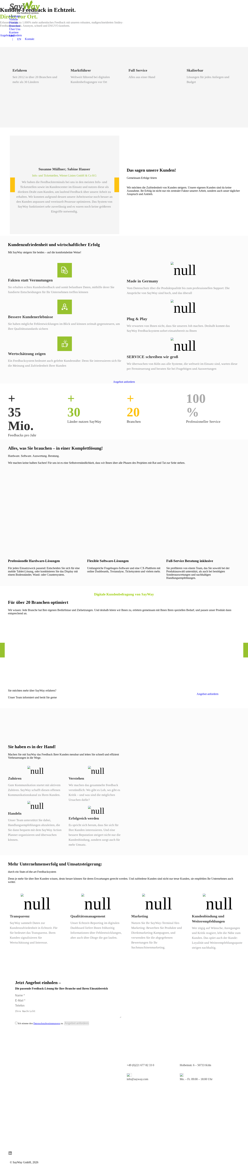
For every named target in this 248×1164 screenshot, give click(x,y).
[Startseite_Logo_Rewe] (180, 115)
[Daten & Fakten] (154, 1130)
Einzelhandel (124, 664)
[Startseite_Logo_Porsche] (88, 115)
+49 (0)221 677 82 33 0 (140, 1065)
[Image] (45, 518)
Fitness (174, 664)
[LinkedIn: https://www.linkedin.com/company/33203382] (10, 1153)
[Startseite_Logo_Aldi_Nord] (225, 115)
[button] (6, 115)
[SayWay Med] (94, 1132)
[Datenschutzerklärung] (154, 1134)
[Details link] (23, 654)
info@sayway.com (137, 1079)
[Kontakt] (94, 1130)
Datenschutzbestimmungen (46, 1023)
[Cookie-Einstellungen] (154, 1132)
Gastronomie (224, 664)
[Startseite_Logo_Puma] (134, 115)
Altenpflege (23, 664)
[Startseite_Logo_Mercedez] (43, 115)
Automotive (73, 664)
